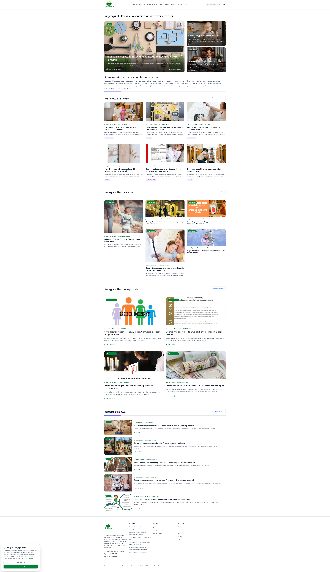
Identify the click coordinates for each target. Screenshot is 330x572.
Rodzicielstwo (164, 4)
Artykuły (132, 523)
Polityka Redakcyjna (155, 565)
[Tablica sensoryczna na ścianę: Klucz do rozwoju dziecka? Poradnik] (144, 46)
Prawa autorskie (116, 565)
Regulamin (107, 565)
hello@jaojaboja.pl (112, 556)
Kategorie (181, 523)
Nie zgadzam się (20, 562)
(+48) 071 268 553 (112, 554)
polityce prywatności (27, 558)
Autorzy (156, 523)
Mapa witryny (165, 565)
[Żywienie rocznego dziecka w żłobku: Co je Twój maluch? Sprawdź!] (206, 33)
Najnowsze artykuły (139, 4)
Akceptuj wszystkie (20, 567)
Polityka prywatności (127, 565)
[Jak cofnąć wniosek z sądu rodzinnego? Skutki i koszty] (206, 59)
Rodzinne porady (152, 4)
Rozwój (173, 4)
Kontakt (136, 565)
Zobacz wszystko (217, 98)
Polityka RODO (144, 565)
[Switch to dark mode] (224, 4)
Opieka (180, 4)
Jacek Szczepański (151, 166)
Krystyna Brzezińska (110, 124)
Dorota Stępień (191, 124)
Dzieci (186, 4)
